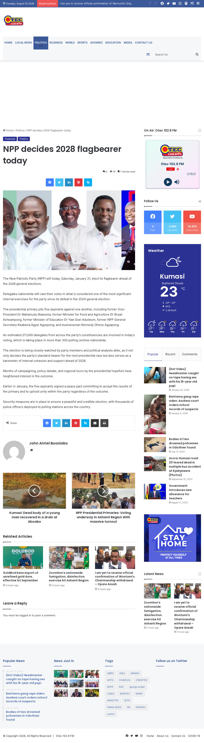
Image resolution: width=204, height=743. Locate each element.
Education (113, 42)
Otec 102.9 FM (65, 735)
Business (56, 42)
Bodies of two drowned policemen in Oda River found (183, 443)
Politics (41, 42)
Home (8, 42)
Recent (170, 354)
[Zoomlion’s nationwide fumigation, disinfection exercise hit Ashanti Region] (69, 557)
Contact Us (143, 42)
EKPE (110, 686)
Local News (23, 42)
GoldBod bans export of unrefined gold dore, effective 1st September (20, 576)
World (70, 42)
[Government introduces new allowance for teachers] (155, 492)
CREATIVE (141, 680)
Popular (152, 354)
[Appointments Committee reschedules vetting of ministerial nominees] (61, 683)
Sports (82, 42)
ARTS (110, 680)
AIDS (122, 673)
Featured (10, 138)
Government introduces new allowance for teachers (180, 492)
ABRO (110, 673)
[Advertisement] (102, 94)
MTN (127, 700)
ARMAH (134, 673)
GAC (121, 686)
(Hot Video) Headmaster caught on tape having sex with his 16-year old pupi (184, 377)
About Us (163, 735)
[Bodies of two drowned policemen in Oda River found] (155, 444)
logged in (25, 615)
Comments (189, 354)
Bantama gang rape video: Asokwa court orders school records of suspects (184, 403)
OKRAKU (141, 707)
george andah (137, 686)
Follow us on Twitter (171, 661)
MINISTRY (113, 700)
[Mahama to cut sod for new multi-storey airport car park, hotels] (76, 683)
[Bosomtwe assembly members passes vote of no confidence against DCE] (61, 693)
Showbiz (96, 42)
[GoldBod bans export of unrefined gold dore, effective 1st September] (23, 557)
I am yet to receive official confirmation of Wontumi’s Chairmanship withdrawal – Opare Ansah (118, 3)
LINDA (110, 693)
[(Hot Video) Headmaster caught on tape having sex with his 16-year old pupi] (155, 375)
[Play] (168, 182)
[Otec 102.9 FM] (34, 20)
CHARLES (124, 680)
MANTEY (125, 693)
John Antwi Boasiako (48, 443)
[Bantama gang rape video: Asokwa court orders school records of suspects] (155, 414)
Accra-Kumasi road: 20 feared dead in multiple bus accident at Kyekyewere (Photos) (185, 466)
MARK (139, 693)
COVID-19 (194, 735)
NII (128, 707)
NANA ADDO (114, 707)
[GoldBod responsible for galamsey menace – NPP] (76, 693)
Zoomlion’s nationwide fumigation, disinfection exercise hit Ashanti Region (69, 576)
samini (110, 713)
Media (128, 42)
